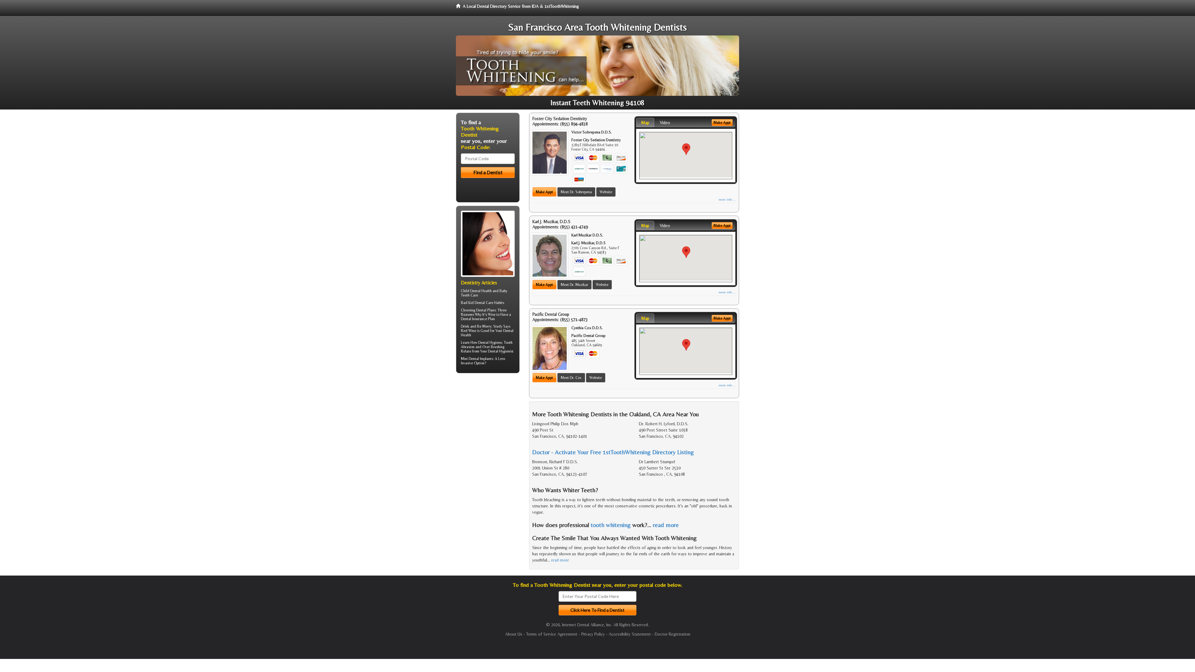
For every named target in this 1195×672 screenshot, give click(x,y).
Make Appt (544, 192)
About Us (513, 634)
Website (606, 192)
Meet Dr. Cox (571, 378)
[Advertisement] (488, 426)
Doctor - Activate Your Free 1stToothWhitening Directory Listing (613, 451)
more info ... (727, 199)
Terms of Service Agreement (551, 634)
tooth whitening (611, 524)
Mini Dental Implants (477, 359)
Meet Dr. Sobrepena (576, 192)
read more (666, 524)
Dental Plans (486, 310)
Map (645, 122)
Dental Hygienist (500, 351)
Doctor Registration (672, 634)
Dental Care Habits (489, 303)
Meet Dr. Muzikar (574, 284)
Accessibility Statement (630, 634)
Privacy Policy (593, 634)
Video (665, 122)
